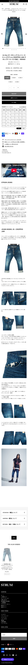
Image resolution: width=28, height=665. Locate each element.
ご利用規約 (3, 602)
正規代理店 (3, 621)
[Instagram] (6, 655)
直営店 (2, 620)
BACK (14, 537)
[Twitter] (10, 655)
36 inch (17, 82)
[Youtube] (13, 655)
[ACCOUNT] (23, 4)
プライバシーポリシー (6, 604)
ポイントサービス (5, 598)
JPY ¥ (10, 644)
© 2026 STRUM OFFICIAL (7, 662)
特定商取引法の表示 (5, 601)
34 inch (10, 82)
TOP (3, 8)
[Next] (26, 34)
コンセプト (3, 614)
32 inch (20, 77)
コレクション (4, 617)
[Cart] (26, 4)
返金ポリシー (4, 607)
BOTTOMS (7, 8)
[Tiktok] (16, 655)
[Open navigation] (5, 4)
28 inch (7, 77)
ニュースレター (4, 623)
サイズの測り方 (22, 106)
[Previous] (2, 34)
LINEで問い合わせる (9, 146)
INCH (23, 128)
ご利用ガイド (4, 596)
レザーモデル (4, 618)
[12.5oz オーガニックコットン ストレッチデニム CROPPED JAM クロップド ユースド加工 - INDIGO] (7, 555)
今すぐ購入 (14, 102)
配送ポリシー (4, 605)
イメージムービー (5, 615)
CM (18, 128)
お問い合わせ (4, 599)
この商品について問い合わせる (11, 144)
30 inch (14, 77)
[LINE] (4, 655)
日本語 (2, 644)
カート (2, 595)
